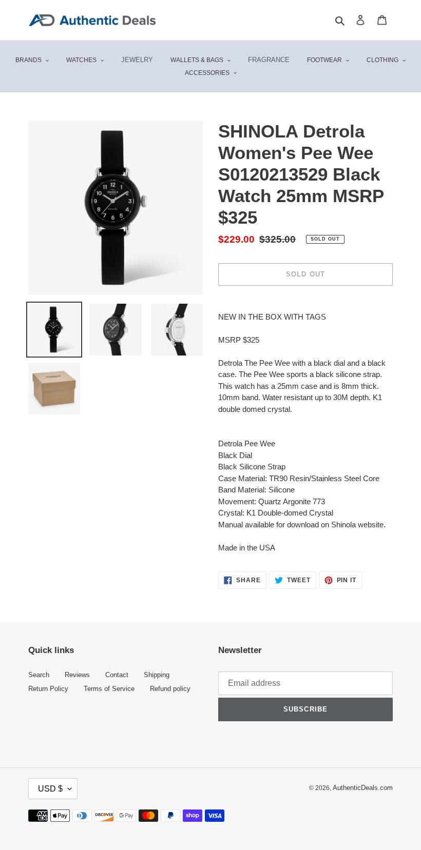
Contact (116, 675)
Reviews (77, 675)
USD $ (50, 788)
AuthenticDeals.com (363, 788)
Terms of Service (109, 689)
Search (38, 675)
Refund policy (170, 689)
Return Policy (48, 689)
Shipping (156, 675)
